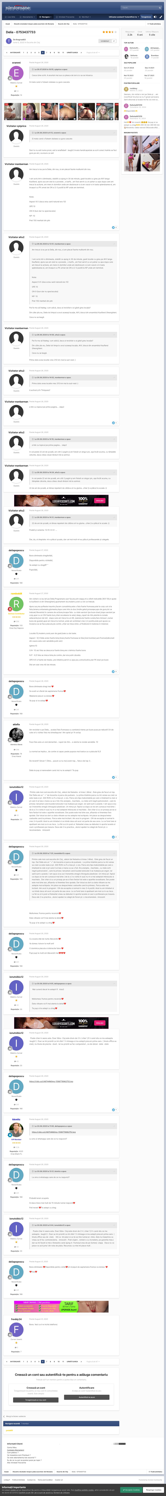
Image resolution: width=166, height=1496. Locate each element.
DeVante (133, 55)
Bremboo (155, 55)
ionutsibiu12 (16, 787)
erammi (16, 62)
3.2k (17, 1147)
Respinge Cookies (153, 1490)
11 (63, 52)
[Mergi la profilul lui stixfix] (16, 735)
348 (17, 750)
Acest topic (150, 8)
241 (17, 579)
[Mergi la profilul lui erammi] (16, 73)
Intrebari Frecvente (66, 17)
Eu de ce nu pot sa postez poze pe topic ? (24, 1460)
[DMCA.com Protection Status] (119, 1444)
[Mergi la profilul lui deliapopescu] (16, 561)
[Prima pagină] (7, 52)
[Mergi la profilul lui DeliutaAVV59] (126, 49)
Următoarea (72, 52)
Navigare (46, 17)
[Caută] (160, 8)
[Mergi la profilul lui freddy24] (16, 1330)
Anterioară (15, 52)
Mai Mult (85, 17)
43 (17, 815)
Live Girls (11, 17)
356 (17, 621)
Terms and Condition (45, 1480)
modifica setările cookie (84, 1490)
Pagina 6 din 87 (93, 52)
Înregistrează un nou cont (36, 1400)
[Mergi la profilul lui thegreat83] (9, 41)
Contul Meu (12, 1447)
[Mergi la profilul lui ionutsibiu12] (16, 797)
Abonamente (27, 17)
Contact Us (31, 1480)
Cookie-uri (59, 1480)
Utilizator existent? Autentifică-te (123, 17)
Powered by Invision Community (150, 1480)
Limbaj (6, 1480)
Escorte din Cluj (33, 42)
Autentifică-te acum (87, 1397)
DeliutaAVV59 (136, 48)
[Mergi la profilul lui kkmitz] (16, 1130)
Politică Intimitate (18, 1480)
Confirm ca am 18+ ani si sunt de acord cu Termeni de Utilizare (44, 1493)
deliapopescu (16, 550)
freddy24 (16, 1319)
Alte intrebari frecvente (16, 1463)
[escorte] (61, 501)
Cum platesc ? (13, 1452)
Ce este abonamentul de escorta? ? (21, 1458)
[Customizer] (155, 16)
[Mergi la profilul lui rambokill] (16, 604)
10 (59, 52)
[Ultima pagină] (81, 52)
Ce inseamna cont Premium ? (19, 1455)
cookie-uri (14, 1490)
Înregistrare (146, 17)
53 (17, 91)
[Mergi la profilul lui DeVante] (126, 56)
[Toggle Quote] (33, 69)
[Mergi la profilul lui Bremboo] (147, 56)
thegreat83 (21, 39)
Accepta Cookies (132, 1490)
